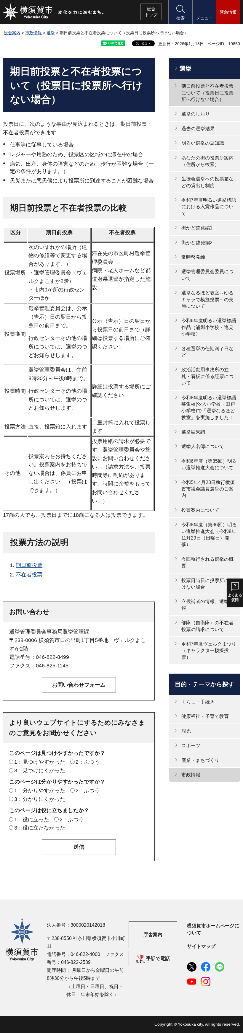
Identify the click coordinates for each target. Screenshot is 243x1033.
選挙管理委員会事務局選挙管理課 (49, 632)
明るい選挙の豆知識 (202, 143)
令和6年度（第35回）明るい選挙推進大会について (209, 464)
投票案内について (200, 510)
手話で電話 (158, 958)
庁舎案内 (152, 934)
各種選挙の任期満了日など (207, 352)
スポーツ (190, 745)
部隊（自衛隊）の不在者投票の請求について (207, 626)
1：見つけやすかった (39, 762)
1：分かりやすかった (39, 791)
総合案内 (12, 32)
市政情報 (33, 32)
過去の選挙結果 (198, 128)
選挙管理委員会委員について (207, 275)
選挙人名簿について (202, 446)
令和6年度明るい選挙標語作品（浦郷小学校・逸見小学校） (208, 327)
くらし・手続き (198, 701)
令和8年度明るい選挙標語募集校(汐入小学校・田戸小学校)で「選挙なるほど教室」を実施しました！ (208, 407)
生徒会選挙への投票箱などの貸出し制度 (207, 182)
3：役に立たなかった (39, 828)
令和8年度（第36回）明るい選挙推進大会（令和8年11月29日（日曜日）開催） (209, 534)
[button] (180, 12)
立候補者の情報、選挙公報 (207, 604)
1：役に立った (31, 819)
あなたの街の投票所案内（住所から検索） (207, 161)
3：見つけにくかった (39, 770)
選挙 (51, 32)
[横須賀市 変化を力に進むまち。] (53, 12)
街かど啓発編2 (196, 242)
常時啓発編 (193, 257)
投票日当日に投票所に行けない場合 (207, 583)
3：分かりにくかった (39, 799)
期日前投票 (29, 565)
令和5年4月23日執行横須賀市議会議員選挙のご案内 (208, 489)
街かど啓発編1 (196, 227)
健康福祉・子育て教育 (205, 716)
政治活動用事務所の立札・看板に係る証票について (207, 376)
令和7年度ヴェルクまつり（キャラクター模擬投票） (208, 650)
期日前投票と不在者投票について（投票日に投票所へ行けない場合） (207, 93)
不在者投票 (29, 575)
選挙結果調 (193, 431)
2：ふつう (88, 762)
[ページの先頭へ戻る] (232, 1022)
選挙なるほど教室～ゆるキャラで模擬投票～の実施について (207, 299)
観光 (186, 731)
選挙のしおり (195, 113)
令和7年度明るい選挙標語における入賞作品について (208, 207)
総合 (151, 11)
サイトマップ (201, 946)
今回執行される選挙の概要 (207, 562)
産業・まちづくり (200, 760)
